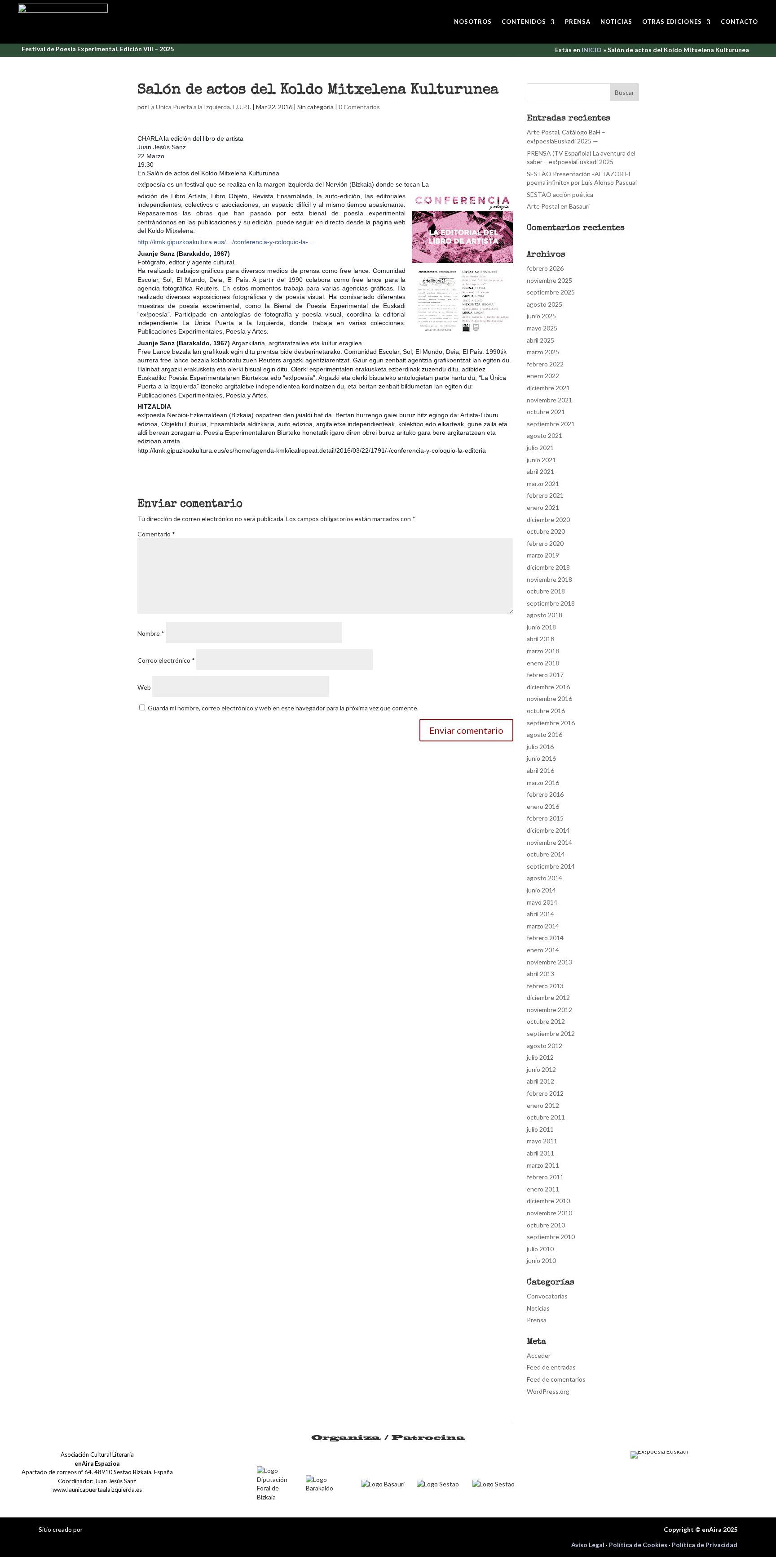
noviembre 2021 (549, 400)
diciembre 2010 (548, 1201)
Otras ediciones (672, 21)
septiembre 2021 (551, 424)
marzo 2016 (543, 782)
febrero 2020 (545, 543)
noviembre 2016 (549, 698)
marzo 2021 (543, 483)
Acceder (539, 1355)
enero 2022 (543, 375)
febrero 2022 (545, 364)
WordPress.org (548, 1391)
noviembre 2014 (549, 842)
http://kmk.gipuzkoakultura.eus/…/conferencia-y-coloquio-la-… (225, 241)
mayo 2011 (542, 1141)
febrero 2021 (545, 495)
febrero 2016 (545, 794)
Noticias (616, 21)
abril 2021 (540, 471)
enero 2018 (543, 663)
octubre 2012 (546, 1021)
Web (144, 687)
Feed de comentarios (556, 1379)
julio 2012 (540, 1057)
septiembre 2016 (551, 723)
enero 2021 (543, 507)
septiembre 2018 (551, 603)
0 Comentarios (359, 107)
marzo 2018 (543, 651)
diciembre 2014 (548, 830)
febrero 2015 (545, 818)
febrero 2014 (545, 937)
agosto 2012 (544, 1045)
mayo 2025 (542, 328)
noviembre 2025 (549, 280)
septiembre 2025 (551, 292)
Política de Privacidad (704, 1544)
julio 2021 (540, 447)
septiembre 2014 (551, 866)
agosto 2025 (544, 304)
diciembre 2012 (548, 997)
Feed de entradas (551, 1367)
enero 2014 (543, 950)
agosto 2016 (544, 734)
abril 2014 (540, 914)
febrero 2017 (545, 674)
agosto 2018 (544, 615)
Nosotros (473, 21)
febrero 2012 (545, 1093)
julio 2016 (540, 746)
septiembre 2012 (551, 1033)
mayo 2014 (542, 902)
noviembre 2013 (549, 962)
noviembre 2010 (549, 1213)
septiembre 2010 (551, 1236)
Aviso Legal (587, 1544)
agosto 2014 (544, 878)
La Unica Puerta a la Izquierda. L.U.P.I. (199, 107)
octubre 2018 (546, 591)
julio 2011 (540, 1129)
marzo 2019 (543, 555)
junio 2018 (541, 627)
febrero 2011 (545, 1177)
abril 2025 (540, 340)
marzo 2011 (543, 1165)
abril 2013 (540, 973)
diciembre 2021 (548, 388)
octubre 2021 (546, 411)
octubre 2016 (546, 710)
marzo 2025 (543, 352)
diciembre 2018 (548, 567)
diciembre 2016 (548, 687)
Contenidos (524, 21)
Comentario (156, 534)
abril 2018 (540, 638)
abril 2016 (540, 770)
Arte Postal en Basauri (558, 206)
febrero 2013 (545, 986)
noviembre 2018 (549, 579)
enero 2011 (543, 1189)
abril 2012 (540, 1081)
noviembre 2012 (549, 1009)
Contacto (739, 21)
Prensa (578, 21)
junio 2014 (541, 890)
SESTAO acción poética (560, 194)
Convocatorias (547, 1296)
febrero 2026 (545, 268)
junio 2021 (541, 460)
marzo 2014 (543, 926)
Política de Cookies (638, 1544)
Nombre (150, 633)
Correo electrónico (166, 660)
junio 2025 (541, 316)
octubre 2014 (546, 854)
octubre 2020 (546, 531)
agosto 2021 (544, 435)
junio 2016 (541, 758)
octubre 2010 (546, 1225)
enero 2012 (543, 1105)
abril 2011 (540, 1153)
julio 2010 (540, 1249)
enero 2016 (543, 806)
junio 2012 (541, 1069)
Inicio (592, 50)
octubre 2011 (546, 1117)
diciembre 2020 (548, 519)
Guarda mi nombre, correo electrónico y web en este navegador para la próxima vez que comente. (283, 708)
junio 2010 (541, 1260)
